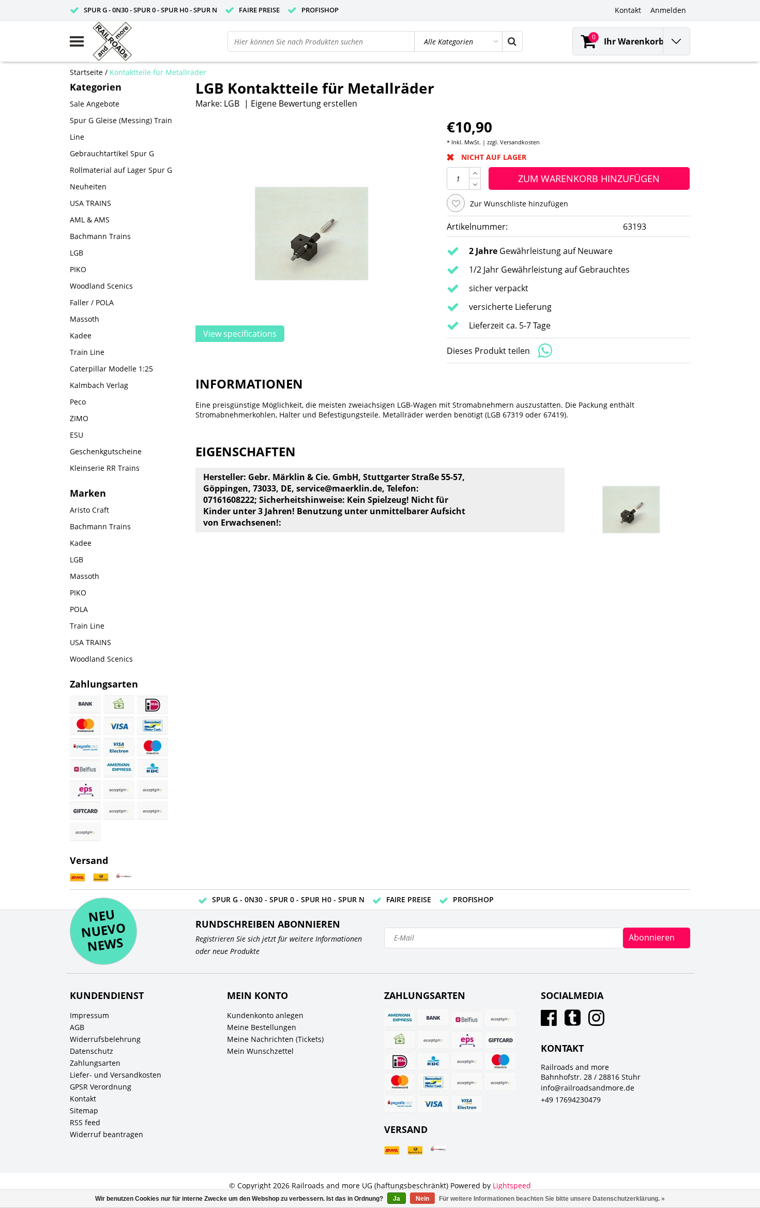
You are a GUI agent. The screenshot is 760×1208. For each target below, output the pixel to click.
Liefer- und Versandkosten (115, 1075)
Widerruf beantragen (106, 1134)
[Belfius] (85, 768)
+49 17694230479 (571, 1100)
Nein (422, 1198)
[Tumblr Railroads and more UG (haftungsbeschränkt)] (573, 1021)
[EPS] (85, 789)
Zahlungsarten (95, 1063)
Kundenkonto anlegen (265, 1015)
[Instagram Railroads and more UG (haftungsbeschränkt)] (596, 1021)
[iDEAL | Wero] (152, 704)
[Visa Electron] (118, 747)
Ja (396, 1198)
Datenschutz (91, 1051)
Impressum (89, 1015)
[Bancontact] (152, 726)
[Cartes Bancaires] (118, 789)
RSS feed (85, 1122)
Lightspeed (512, 1185)
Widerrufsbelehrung (105, 1039)
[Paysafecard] (85, 747)
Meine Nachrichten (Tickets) (275, 1039)
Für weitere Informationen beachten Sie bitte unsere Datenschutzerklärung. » (552, 1198)
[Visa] (118, 726)
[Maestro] (152, 747)
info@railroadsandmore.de (587, 1088)
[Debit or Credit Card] (152, 810)
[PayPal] (118, 810)
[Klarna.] (152, 789)
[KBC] (152, 768)
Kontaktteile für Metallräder (158, 72)
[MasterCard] (85, 726)
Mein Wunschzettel (260, 1051)
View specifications (240, 333)
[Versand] (77, 877)
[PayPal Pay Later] (85, 832)
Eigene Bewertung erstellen (304, 103)
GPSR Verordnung (100, 1087)
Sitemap (84, 1110)
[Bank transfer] (85, 704)
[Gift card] (85, 810)
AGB (77, 1027)
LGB (231, 103)
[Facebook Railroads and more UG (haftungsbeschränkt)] (549, 1021)
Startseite (86, 72)
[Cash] (118, 704)
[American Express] (118, 768)
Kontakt (83, 1098)
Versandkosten (520, 142)
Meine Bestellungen (261, 1027)
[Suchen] (512, 41)
